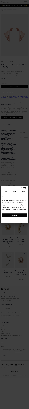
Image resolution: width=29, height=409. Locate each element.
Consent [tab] (5, 191)
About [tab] (23, 191)
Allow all (14, 215)
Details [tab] (14, 191)
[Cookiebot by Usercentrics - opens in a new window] (21, 188)
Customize (13, 220)
